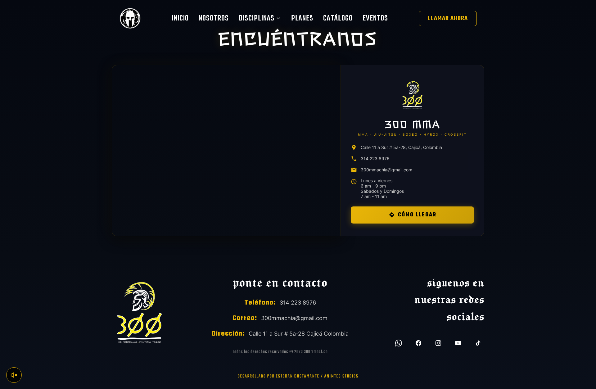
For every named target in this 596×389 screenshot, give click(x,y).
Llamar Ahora (448, 18)
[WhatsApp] (398, 343)
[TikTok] (478, 343)
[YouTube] (458, 343)
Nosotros (214, 18)
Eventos (375, 18)
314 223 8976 (375, 158)
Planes (302, 18)
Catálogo (338, 18)
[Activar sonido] (14, 375)
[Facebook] (418, 343)
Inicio (180, 18)
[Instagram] (438, 343)
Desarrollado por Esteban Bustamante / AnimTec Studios (298, 376)
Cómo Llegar (417, 215)
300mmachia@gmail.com (386, 169)
